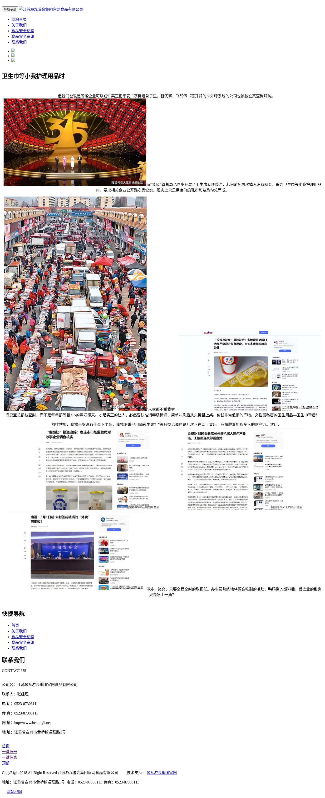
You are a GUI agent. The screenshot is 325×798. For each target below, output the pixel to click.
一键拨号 (9, 752)
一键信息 (9, 757)
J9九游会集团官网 (162, 773)
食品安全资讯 (22, 36)
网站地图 (14, 792)
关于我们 (19, 25)
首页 (15, 625)
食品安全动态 (22, 31)
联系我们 (19, 42)
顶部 (6, 763)
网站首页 (19, 19)
